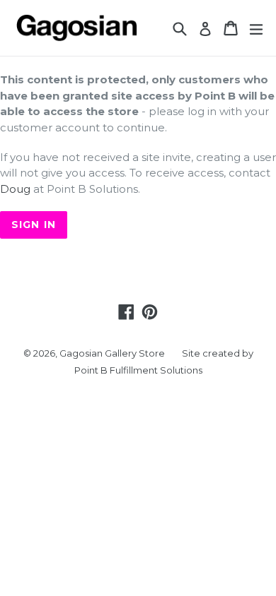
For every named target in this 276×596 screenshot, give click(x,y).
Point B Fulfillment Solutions (138, 370)
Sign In (33, 224)
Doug (15, 189)
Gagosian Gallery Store (112, 353)
